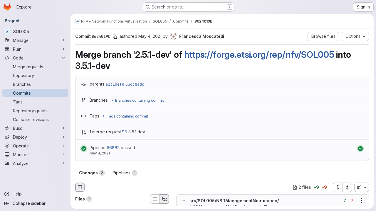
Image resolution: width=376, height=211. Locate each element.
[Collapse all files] (347, 187)
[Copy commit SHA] (114, 36)
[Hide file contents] (183, 200)
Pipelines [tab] (124, 172)
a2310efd (114, 84)
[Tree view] (164, 199)
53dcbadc (134, 84)
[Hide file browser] (80, 187)
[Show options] (361, 200)
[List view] (155, 199)
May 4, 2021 (150, 36)
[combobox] (361, 187)
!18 (124, 131)
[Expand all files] (337, 187)
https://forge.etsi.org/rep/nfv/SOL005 (259, 54)
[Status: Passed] (83, 148)
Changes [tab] (91, 172)
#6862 (113, 147)
